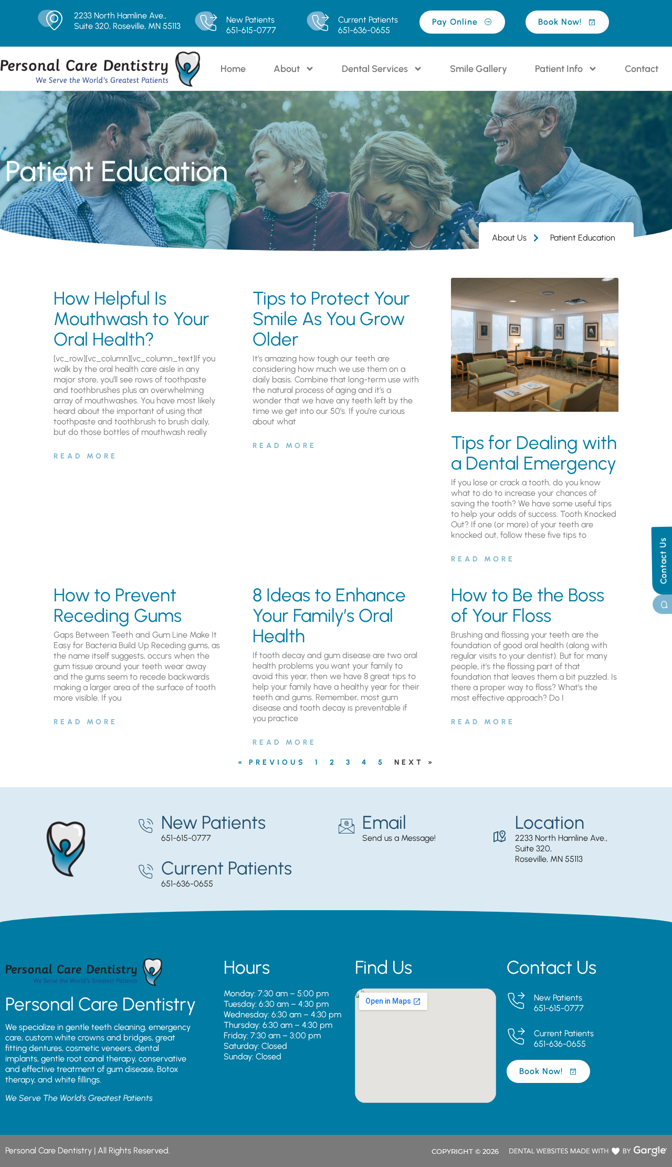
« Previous (272, 762)
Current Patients (368, 20)
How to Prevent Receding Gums (118, 605)
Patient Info (559, 69)
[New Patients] (208, 23)
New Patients (250, 20)
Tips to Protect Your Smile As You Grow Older (331, 318)
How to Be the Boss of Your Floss (527, 605)
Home (233, 69)
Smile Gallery (478, 69)
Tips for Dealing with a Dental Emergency (534, 453)
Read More (86, 456)
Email (384, 822)
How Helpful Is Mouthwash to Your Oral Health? (131, 318)
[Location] (499, 837)
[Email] (346, 826)
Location (549, 822)
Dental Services (375, 69)
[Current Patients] (320, 23)
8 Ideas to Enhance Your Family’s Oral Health (329, 615)
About (287, 69)
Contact (641, 69)
